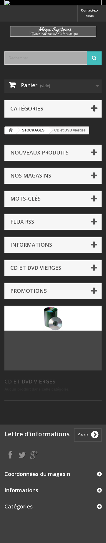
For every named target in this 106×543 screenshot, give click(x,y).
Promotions (28, 290)
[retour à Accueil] (10, 130)
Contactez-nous (89, 13)
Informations (31, 244)
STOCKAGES (33, 130)
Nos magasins (30, 175)
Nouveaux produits (39, 152)
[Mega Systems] (53, 31)
